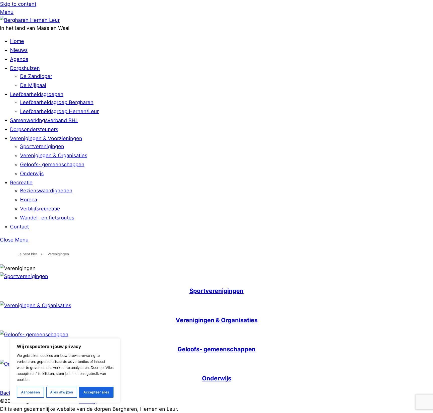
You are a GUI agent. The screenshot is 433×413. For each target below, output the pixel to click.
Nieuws (19, 50)
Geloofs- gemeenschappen (52, 164)
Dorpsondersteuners (34, 129)
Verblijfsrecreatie (40, 209)
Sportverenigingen (42, 146)
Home (17, 41)
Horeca (28, 200)
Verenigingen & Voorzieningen (46, 138)
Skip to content (18, 4)
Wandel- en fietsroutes (47, 218)
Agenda (19, 59)
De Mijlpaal (33, 85)
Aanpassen (30, 392)
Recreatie (21, 183)
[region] (65, 370)
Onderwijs (32, 174)
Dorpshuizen (25, 68)
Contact (19, 227)
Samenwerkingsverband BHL (44, 120)
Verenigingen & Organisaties (53, 155)
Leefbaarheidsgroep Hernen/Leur (59, 111)
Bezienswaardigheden (46, 191)
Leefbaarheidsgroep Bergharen (56, 102)
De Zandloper (36, 76)
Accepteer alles (96, 392)
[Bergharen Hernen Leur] (30, 20)
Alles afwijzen (61, 392)
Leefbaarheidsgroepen (36, 94)
